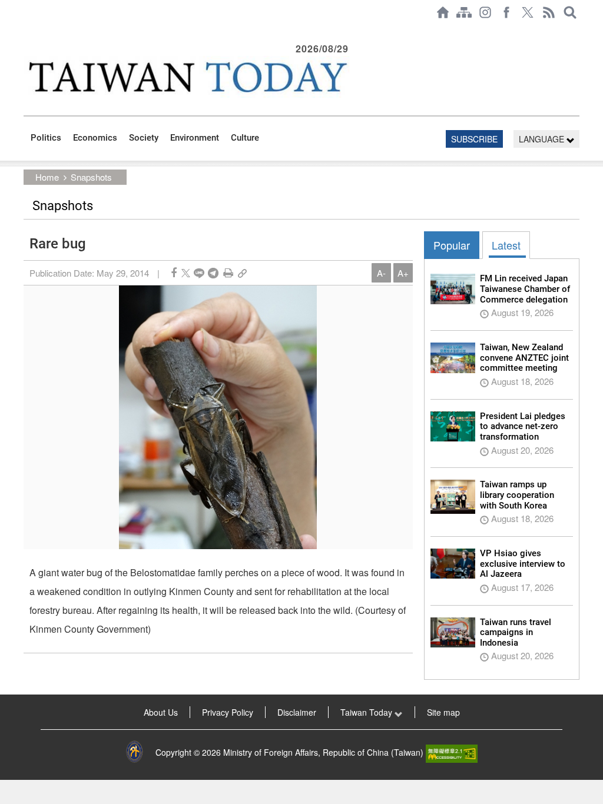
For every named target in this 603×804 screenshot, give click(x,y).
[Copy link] (242, 273)
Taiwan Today (367, 712)
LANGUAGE (542, 139)
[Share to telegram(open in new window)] (213, 273)
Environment (194, 137)
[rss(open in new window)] (548, 12)
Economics (95, 137)
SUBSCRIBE (474, 139)
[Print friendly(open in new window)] (228, 273)
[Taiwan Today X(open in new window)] (527, 12)
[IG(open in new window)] (485, 12)
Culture (245, 137)
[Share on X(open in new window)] (186, 273)
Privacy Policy (227, 712)
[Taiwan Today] (188, 77)
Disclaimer (296, 712)
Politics (46, 137)
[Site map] (464, 12)
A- (381, 273)
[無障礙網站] (452, 752)
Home (47, 177)
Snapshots (91, 177)
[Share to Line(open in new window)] (199, 273)
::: (27, 30)
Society (143, 137)
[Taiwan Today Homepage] (442, 12)
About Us (161, 712)
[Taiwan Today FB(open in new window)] (506, 12)
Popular (451, 245)
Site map (443, 712)
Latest (506, 245)
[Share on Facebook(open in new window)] (174, 273)
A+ (403, 273)
